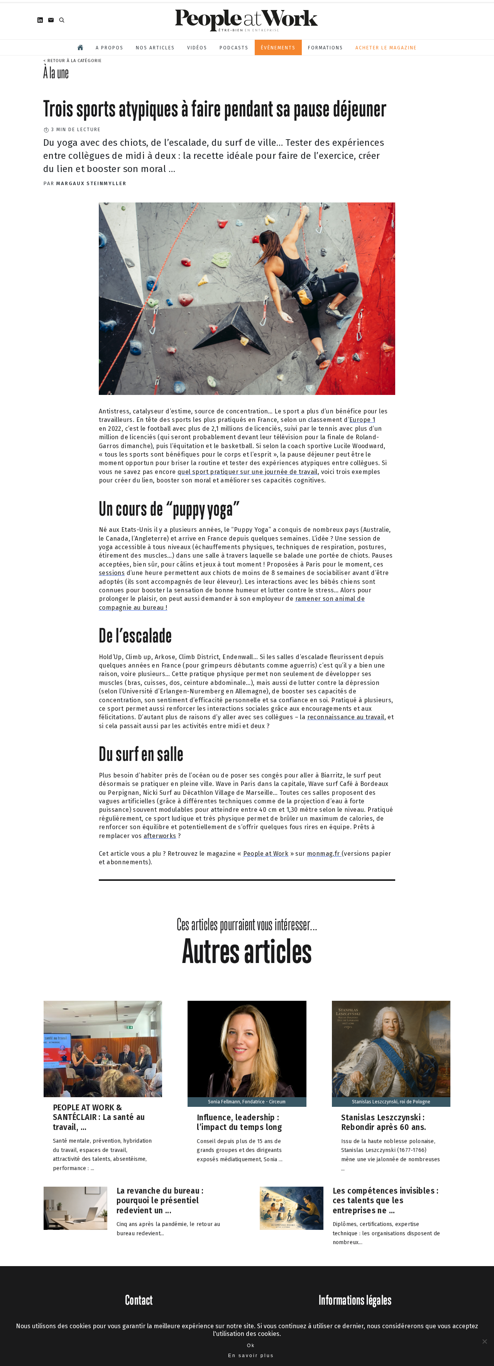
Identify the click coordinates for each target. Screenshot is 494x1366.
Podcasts (234, 48)
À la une (56, 72)
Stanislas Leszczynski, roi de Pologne (391, 1102)
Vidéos (197, 48)
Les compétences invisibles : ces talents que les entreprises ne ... (386, 1200)
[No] (484, 1341)
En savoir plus (251, 1355)
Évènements (278, 48)
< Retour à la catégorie (72, 60)
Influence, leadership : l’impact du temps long (239, 1122)
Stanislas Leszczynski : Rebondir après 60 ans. (383, 1122)
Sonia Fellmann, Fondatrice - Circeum (247, 1102)
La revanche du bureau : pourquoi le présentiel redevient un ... (160, 1200)
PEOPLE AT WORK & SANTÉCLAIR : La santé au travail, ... (99, 1117)
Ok (251, 1345)
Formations (325, 48)
